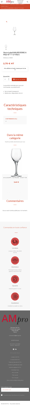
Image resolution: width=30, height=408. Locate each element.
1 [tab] (7, 192)
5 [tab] (16, 192)
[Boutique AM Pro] (15, 2)
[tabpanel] (15, 166)
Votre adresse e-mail (6, 387)
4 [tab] (14, 192)
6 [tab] (18, 192)
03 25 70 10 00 (15, 340)
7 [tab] (20, 192)
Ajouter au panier (19, 79)
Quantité (6, 76)
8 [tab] (22, 192)
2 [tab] (9, 192)
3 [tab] (11, 192)
